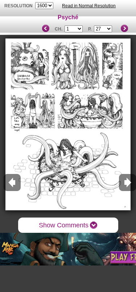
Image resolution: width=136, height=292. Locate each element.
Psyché (68, 17)
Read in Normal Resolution (89, 5)
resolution (19, 5)
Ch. (58, 29)
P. (89, 29)
